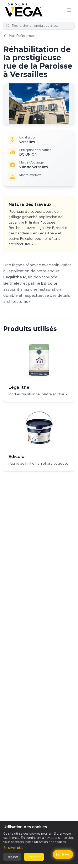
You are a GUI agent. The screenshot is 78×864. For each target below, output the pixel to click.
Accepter (34, 857)
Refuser (12, 857)
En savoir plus (13, 848)
